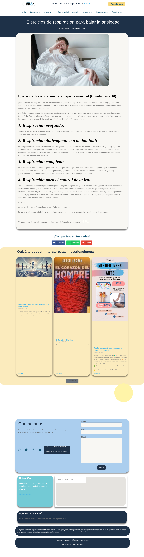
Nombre (83, 422)
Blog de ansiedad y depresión (68, 12)
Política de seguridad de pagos (72, 544)
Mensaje (83, 437)
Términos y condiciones (80, 540)
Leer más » (21, 373)
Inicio (24, 12)
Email (83, 429)
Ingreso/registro (102, 12)
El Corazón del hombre (64, 340)
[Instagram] (33, 449)
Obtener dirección (25, 494)
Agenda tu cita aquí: (30, 513)
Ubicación (25, 478)
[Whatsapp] (19, 449)
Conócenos (34, 12)
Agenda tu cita (117, 12)
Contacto (86, 12)
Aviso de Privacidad (63, 540)
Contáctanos (30, 423)
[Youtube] (40, 449)
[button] (58, 242)
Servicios (47, 12)
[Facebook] (26, 449)
